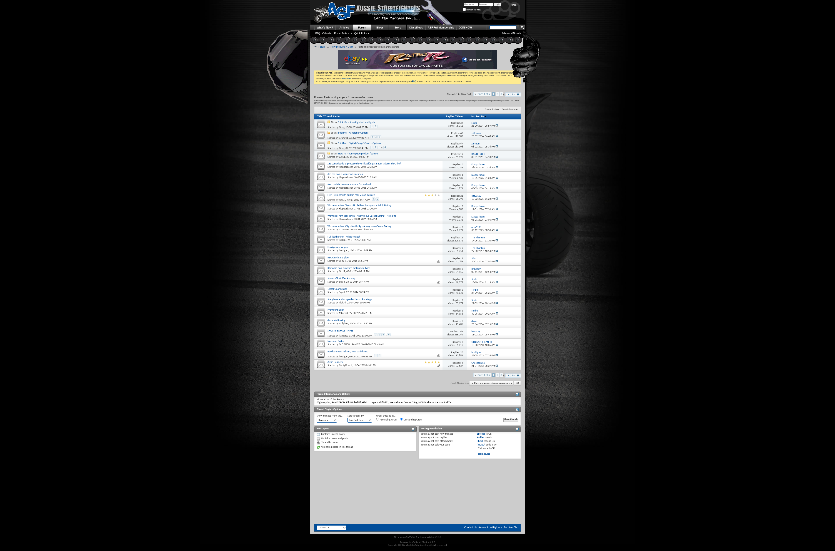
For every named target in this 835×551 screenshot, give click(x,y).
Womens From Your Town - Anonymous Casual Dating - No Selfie (361, 216)
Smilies (480, 437)
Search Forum (509, 109)
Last (514, 94)
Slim (341, 261)
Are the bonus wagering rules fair (345, 174)
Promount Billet (335, 310)
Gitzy (341, 127)
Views (459, 116)
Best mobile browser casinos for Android (349, 184)
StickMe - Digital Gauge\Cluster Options (359, 143)
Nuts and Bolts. (335, 341)
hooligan (343, 250)
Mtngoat (343, 313)
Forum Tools (491, 109)
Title (319, 116)
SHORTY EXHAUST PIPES (340, 331)
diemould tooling (336, 320)
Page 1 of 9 (484, 94)
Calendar (327, 33)
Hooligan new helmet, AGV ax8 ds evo (347, 351)
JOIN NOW (465, 27)
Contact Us (470, 527)
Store (397, 27)
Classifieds (416, 27)
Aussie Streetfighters (490, 527)
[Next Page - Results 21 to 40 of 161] (508, 94)
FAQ (317, 33)
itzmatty (343, 336)
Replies (450, 116)
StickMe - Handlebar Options (353, 133)
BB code (481, 434)
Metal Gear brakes (337, 289)
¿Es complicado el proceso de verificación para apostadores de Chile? (364, 163)
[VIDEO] (481, 445)
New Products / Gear (342, 47)
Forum (362, 27)
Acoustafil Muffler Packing (341, 278)
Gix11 (342, 157)
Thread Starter (332, 116)
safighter (343, 323)
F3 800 (342, 240)
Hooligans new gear (338, 247)
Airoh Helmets (335, 362)
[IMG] (480, 441)
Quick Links (360, 33)
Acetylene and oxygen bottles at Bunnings (349, 299)
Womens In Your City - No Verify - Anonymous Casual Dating (359, 226)
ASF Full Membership (441, 27)
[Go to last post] (497, 126)
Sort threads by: (355, 416)
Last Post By (477, 116)
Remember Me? (473, 10)
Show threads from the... (330, 416)
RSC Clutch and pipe (338, 257)
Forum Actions (341, 33)
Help (513, 5)
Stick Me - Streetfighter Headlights (356, 122)
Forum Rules (483, 454)
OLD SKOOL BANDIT (349, 344)
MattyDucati (345, 365)
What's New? (325, 27)
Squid (342, 282)
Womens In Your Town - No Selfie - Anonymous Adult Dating (359, 205)
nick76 (342, 200)
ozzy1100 (344, 229)
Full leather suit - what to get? (343, 237)
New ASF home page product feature (358, 153)
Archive (508, 527)
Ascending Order (388, 420)
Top (517, 383)
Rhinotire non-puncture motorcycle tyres (348, 268)
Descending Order (413, 420)
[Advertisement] (417, 472)
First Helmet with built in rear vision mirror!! (351, 195)
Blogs (380, 27)
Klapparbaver (346, 167)
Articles (344, 27)
